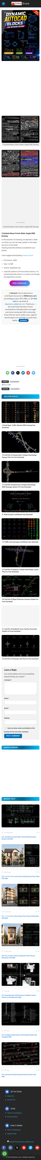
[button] (3, 4)
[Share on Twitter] (23, 373)
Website (7, 718)
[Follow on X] (17, 1147)
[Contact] (4, 1153)
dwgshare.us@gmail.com (15, 304)
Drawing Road (27, 255)
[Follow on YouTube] (37, 1147)
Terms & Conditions (14, 1113)
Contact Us (11, 1100)
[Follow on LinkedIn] (30, 1147)
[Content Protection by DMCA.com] (20, 1142)
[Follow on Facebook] (3, 1147)
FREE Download (19, 283)
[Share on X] (18, 373)
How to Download (13, 1130)
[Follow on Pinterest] (24, 1147)
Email (6, 708)
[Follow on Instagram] (10, 1147)
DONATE (23, 320)
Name (6, 698)
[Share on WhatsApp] (7, 373)
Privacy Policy (12, 1117)
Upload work (11, 1134)
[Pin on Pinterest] (28, 373)
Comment (8, 680)
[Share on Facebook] (13, 373)
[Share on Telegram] (33, 373)
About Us (10, 1096)
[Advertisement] (20, 85)
